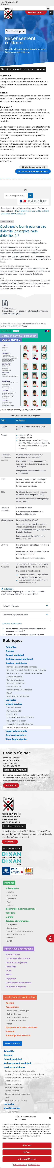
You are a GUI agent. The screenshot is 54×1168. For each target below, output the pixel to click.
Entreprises (12, 924)
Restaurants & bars (16, 934)
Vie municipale (21, 49)
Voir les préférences (27, 1159)
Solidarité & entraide (16, 1020)
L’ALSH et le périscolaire (18, 958)
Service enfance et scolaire (19, 689)
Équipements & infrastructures (21, 1027)
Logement (11, 978)
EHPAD (9, 974)
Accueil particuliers (9, 208)
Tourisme (10, 913)
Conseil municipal (15, 655)
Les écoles (11, 700)
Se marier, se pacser (16, 720)
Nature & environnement (18, 1017)
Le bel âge (11, 966)
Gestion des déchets (16, 735)
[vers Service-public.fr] (33, 202)
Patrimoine (12, 895)
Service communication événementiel (24, 673)
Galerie (10, 905)
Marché (9, 917)
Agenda (10, 1003)
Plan (9, 902)
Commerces (12, 928)
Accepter (27, 1145)
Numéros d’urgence (16, 986)
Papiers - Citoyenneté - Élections (32, 208)
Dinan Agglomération (16, 739)
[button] (50, 1118)
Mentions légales (34, 1165)
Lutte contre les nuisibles (18, 982)
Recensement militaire (17, 727)
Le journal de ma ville (16, 731)
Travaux (10, 651)
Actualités (11, 647)
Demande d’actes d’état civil (20, 717)
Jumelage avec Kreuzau (18, 1035)
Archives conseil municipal (19, 659)
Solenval (10, 1031)
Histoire (10, 892)
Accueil (8, 49)
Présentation (12, 888)
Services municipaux (16, 663)
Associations (12, 1007)
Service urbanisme (15, 680)
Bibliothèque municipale (18, 696)
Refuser (27, 1152)
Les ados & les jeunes (16, 962)
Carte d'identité (7, 211)
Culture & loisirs (14, 1014)
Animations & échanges (18, 1010)
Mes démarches (37, 49)
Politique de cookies (20, 1165)
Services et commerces (18, 921)
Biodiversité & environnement (20, 909)
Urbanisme (12, 714)
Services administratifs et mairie (22, 666)
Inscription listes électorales (20, 724)
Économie (11, 898)
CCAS (9, 693)
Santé (9, 941)
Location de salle (14, 676)
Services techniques (16, 683)
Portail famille (13, 954)
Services (10, 937)
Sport (9, 1023)
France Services (14, 686)
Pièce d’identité (14, 711)
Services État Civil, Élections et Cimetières (26, 670)
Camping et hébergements (20, 931)
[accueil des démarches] (25, 189)
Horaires (5, 4)
